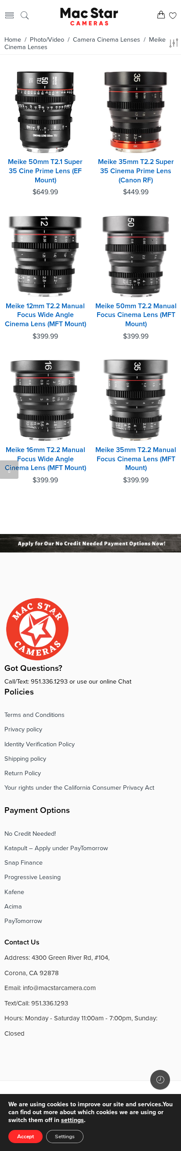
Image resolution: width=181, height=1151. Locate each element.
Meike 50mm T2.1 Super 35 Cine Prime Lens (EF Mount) (45, 170)
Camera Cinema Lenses (106, 39)
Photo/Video (47, 39)
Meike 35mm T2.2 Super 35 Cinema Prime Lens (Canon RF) (136, 170)
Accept (25, 1136)
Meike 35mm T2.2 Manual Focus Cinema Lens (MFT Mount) (135, 458)
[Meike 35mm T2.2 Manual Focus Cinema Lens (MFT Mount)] (136, 400)
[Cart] (161, 16)
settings (72, 1120)
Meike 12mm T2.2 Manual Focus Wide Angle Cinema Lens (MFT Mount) (45, 315)
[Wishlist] (173, 16)
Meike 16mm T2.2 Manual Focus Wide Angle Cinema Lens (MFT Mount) (45, 458)
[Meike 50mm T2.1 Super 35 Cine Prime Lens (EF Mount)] (45, 112)
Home (12, 39)
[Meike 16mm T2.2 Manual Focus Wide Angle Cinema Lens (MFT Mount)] (45, 400)
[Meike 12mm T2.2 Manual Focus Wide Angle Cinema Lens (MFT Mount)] (45, 256)
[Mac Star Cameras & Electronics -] (89, 16)
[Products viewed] (160, 1080)
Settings (65, 1136)
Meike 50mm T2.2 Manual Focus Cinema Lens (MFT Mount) (136, 315)
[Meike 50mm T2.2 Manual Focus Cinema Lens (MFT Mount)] (136, 256)
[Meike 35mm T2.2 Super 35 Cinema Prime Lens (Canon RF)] (136, 112)
